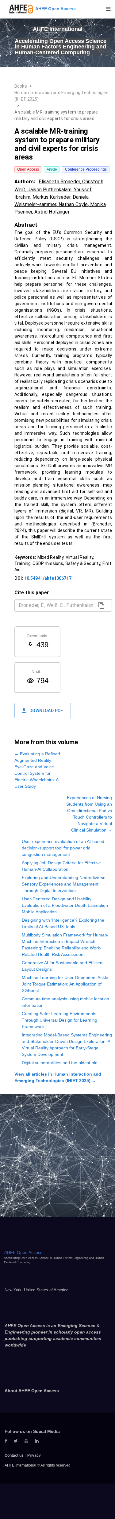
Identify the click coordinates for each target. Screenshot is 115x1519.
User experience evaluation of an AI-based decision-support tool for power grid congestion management (63, 848)
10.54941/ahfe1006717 (47, 578)
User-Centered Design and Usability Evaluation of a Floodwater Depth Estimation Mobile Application (65, 905)
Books (20, 86)
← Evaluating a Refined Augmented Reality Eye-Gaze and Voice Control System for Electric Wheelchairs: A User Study (37, 770)
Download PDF (46, 710)
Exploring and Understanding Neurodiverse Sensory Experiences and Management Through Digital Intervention (63, 884)
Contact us (14, 1455)
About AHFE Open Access (32, 1390)
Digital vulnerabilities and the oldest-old (60, 1062)
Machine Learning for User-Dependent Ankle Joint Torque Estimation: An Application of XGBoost (65, 984)
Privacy (34, 1455)
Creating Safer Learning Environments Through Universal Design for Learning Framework (59, 1020)
